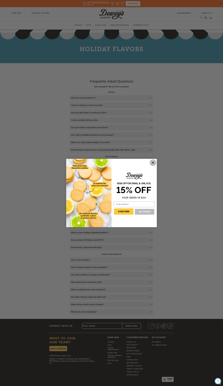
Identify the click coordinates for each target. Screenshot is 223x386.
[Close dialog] (153, 163)
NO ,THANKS (145, 212)
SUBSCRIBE (124, 211)
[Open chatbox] (218, 381)
